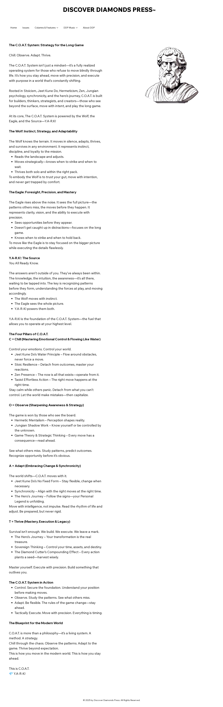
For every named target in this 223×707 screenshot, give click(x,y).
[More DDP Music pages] (77, 27)
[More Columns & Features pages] (57, 27)
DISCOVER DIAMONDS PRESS (109, 9)
